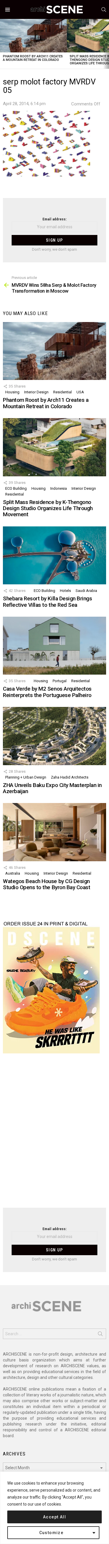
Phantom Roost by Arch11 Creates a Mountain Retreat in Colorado (33, 58)
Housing (12, 392)
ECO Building (16, 488)
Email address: (54, 219)
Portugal (60, 681)
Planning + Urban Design (25, 777)
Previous (3, 44)
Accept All (54, 1517)
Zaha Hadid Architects (69, 777)
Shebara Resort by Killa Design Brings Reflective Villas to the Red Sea (47, 601)
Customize (51, 1532)
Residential (62, 392)
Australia (12, 873)
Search (100, 1335)
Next (106, 44)
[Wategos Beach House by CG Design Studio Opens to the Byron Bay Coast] (54, 832)
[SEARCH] (103, 9)
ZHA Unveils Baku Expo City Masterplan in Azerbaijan (52, 788)
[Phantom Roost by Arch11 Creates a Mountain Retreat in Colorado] (33, 35)
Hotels (65, 590)
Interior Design (36, 392)
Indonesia (58, 488)
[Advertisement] (54, 1134)
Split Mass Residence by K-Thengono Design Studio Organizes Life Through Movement (48, 508)
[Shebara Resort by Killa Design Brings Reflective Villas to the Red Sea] (54, 555)
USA (80, 392)
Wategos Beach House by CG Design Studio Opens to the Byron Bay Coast (46, 884)
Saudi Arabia (86, 590)
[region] (54, 1508)
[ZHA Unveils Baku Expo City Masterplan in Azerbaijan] (54, 736)
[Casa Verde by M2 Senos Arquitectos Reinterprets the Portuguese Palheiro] (54, 646)
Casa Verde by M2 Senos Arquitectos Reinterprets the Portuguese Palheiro (47, 691)
